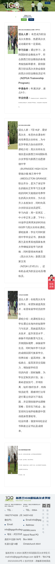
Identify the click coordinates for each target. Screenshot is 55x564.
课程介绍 (15, 22)
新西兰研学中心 (21, 22)
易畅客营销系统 (42, 561)
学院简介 (14, 22)
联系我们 (22, 22)
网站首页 (13, 22)
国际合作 (19, 22)
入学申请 (16, 22)
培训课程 (31, 19)
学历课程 (24, 19)
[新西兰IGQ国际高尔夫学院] (8, 7)
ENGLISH (48, 2)
